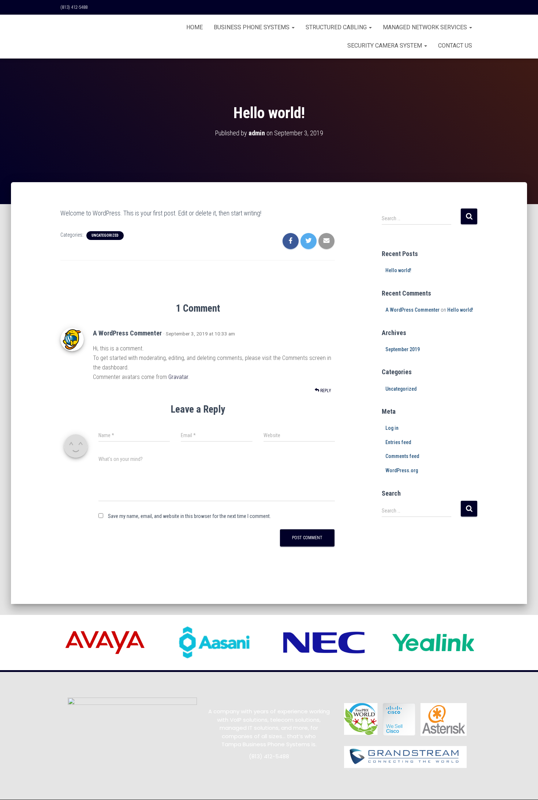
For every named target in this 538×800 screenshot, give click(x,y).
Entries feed (398, 442)
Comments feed (402, 456)
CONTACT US (455, 45)
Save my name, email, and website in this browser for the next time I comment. (189, 516)
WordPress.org (401, 470)
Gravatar (178, 376)
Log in (392, 428)
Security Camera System (385, 45)
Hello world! (398, 270)
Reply (325, 390)
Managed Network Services (425, 27)
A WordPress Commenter (127, 333)
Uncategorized (105, 235)
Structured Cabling (337, 27)
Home (194, 27)
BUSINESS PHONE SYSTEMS (252, 27)
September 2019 (402, 349)
